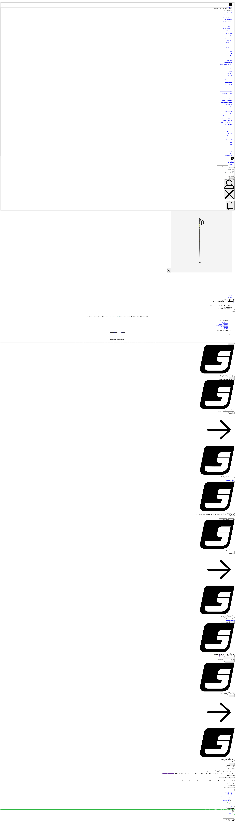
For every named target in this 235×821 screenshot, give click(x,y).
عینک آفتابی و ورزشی (228, 48)
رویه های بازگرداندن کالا (223, 324)
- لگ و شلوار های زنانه (227, 21)
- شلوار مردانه (228, 23)
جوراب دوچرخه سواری (228, 73)
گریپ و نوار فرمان (228, 104)
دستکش (230, 71)
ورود (233, 343)
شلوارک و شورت (229, 33)
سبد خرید (233, 805)
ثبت (233, 311)
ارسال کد (221, 655)
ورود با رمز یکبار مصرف (230, 379)
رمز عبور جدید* (231, 514)
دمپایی (231, 53)
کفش (231, 51)
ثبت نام (230, 343)
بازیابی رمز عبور (222, 379)
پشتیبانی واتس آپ (224, 326)
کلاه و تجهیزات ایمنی (228, 82)
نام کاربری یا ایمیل (231, 782)
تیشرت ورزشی (229, 12)
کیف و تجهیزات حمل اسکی (227, 135)
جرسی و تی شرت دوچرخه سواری (226, 64)
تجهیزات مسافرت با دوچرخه (227, 100)
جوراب (231, 55)
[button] (169, 270)
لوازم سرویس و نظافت (228, 108)
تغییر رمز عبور (231, 515)
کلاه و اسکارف (229, 148)
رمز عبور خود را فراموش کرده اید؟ (225, 777)
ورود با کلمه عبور (231, 519)
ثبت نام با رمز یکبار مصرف (229, 661)
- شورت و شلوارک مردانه (226, 35)
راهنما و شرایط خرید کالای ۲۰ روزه (221, 325)
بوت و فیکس (229, 131)
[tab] (228, 8)
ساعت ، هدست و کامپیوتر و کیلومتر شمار (224, 79)
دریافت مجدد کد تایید (230, 480)
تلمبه (231, 113)
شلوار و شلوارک (229, 68)
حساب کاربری (225, 323)
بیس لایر (230, 146)
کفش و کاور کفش (228, 84)
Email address (231, 768)
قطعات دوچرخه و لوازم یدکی (226, 102)
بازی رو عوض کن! (231, 164)
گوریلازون (231, 162)
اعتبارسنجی (232, 481)
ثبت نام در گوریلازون (230, 775)
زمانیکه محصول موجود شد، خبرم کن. (225, 308)
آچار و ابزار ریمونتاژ (228, 111)
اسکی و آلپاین (232, 294)
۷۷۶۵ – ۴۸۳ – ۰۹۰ (110, 316)
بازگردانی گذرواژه (231, 785)
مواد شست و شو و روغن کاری (226, 122)
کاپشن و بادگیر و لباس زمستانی (226, 75)
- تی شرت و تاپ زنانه (227, 14)
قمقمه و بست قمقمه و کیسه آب (226, 91)
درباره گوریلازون (225, 322)
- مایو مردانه (229, 40)
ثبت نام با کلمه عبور (230, 765)
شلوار (231, 144)
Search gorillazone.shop (230, 817)
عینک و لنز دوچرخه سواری (227, 95)
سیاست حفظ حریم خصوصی (168, 773)
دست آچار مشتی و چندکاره (227, 115)
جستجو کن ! (232, 167)
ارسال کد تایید (231, 413)
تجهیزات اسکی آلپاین (228, 124)
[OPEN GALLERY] (201, 272)
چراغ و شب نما (229, 106)
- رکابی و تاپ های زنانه (227, 28)
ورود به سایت (231, 621)
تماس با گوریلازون (224, 328)
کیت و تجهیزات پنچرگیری (227, 120)
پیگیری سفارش (225, 327)
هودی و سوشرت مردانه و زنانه (226, 44)
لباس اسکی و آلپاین (228, 139)
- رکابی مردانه (228, 30)
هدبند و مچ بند (229, 60)
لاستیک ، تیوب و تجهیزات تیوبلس (226, 93)
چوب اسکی (230, 126)
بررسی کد (221, 656)
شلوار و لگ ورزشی (228, 19)
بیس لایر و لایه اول (228, 42)
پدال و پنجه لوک (229, 86)
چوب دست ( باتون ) (228, 128)
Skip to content (232, 1)
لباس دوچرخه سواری (228, 62)
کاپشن (231, 142)
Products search (231, 166)
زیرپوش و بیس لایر (228, 66)
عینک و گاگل (230, 133)
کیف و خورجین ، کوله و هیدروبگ (226, 88)
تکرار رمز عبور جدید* (212, 514)
